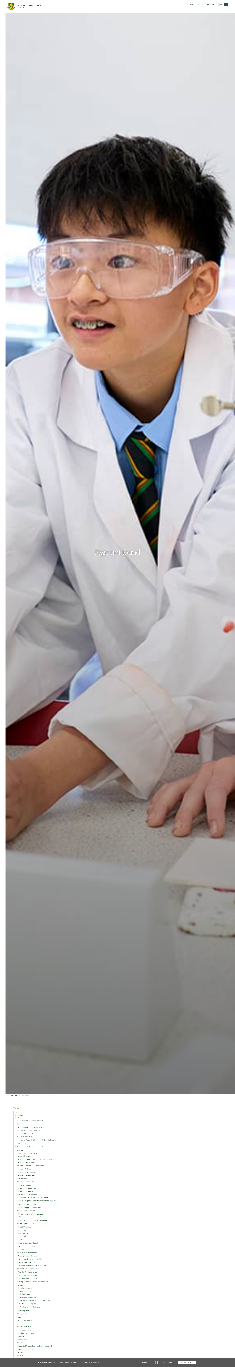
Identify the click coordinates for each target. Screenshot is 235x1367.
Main (191, 4)
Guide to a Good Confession (30, 1307)
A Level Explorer (24, 1156)
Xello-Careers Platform (26, 1262)
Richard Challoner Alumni (28, 1243)
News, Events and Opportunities (30, 1214)
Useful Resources (24, 1291)
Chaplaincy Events (25, 1288)
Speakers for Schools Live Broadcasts (34, 1217)
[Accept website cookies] (187, 1362)
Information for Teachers (27, 1195)
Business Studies (24, 1327)
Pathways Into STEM (26, 1224)
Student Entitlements (26, 1246)
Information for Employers (28, 1188)
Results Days (23, 1233)
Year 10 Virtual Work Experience (30, 1269)
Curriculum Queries (25, 1320)
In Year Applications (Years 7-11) (29, 1130)
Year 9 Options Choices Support (30, 1278)
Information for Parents (27, 1191)
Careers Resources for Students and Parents (35, 1159)
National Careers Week (27, 1211)
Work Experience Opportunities (30, 1259)
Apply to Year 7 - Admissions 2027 (31, 1121)
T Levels (21, 1249)
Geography (22, 1352)
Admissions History (25, 1137)
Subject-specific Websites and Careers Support (38, 1201)
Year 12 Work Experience (27, 1272)
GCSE (22, 1239)
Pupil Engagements (25, 1230)
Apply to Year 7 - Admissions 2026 (31, 1127)
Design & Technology (26, 1333)
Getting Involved (24, 1185)
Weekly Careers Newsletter (28, 1256)
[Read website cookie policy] (146, 1362)
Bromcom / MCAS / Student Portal (30, 1147)
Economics (22, 1340)
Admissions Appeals (25, 1133)
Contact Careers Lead (26, 1175)
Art (19, 1323)
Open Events (23, 1124)
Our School (19, 1115)
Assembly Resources (28, 1297)
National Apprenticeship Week (29, 1207)
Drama (21, 1336)
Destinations (23, 1179)
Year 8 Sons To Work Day (27, 1275)
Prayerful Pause (24, 1314)
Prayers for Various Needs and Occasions (35, 1300)
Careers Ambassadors (26, 1162)
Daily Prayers (25, 1294)
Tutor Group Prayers (28, 1304)
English (21, 1343)
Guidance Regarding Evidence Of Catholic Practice (37, 1140)
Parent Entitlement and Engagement (32, 1220)
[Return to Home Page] (24, 6)
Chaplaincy (21, 1285)
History (21, 1356)
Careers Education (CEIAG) (27, 1153)
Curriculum (21, 1317)
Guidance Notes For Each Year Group (34, 1197)
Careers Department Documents (31, 1166)
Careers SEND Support (27, 1172)
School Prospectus (25, 1143)
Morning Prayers (24, 1311)
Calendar (20, 1150)
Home (17, 1112)
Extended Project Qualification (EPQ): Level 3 (35, 1346)
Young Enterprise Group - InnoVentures (33, 1282)
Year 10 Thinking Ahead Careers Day (32, 1265)
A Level (23, 1236)
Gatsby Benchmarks (26, 1182)
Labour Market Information (28, 1204)
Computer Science (25, 1330)
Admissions (21, 1118)
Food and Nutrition (25, 1349)
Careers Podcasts (24, 1169)
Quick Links (211, 4)
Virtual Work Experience (27, 1253)
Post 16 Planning (24, 1227)
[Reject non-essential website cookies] (166, 1362)
